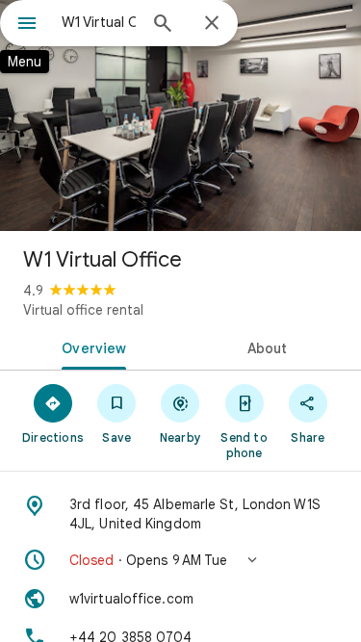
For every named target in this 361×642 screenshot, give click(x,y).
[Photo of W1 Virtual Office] (180, 115)
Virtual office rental (83, 310)
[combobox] (99, 22)
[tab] (90, 346)
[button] (180, 560)
